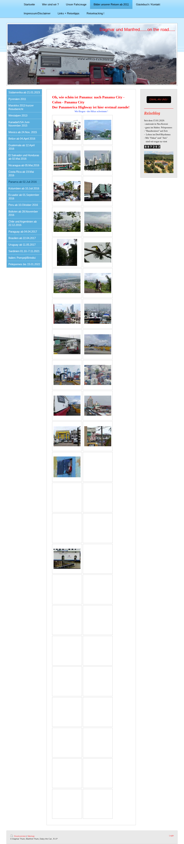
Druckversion (19, 836)
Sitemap (30, 836)
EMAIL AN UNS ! (159, 99)
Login (171, 836)
